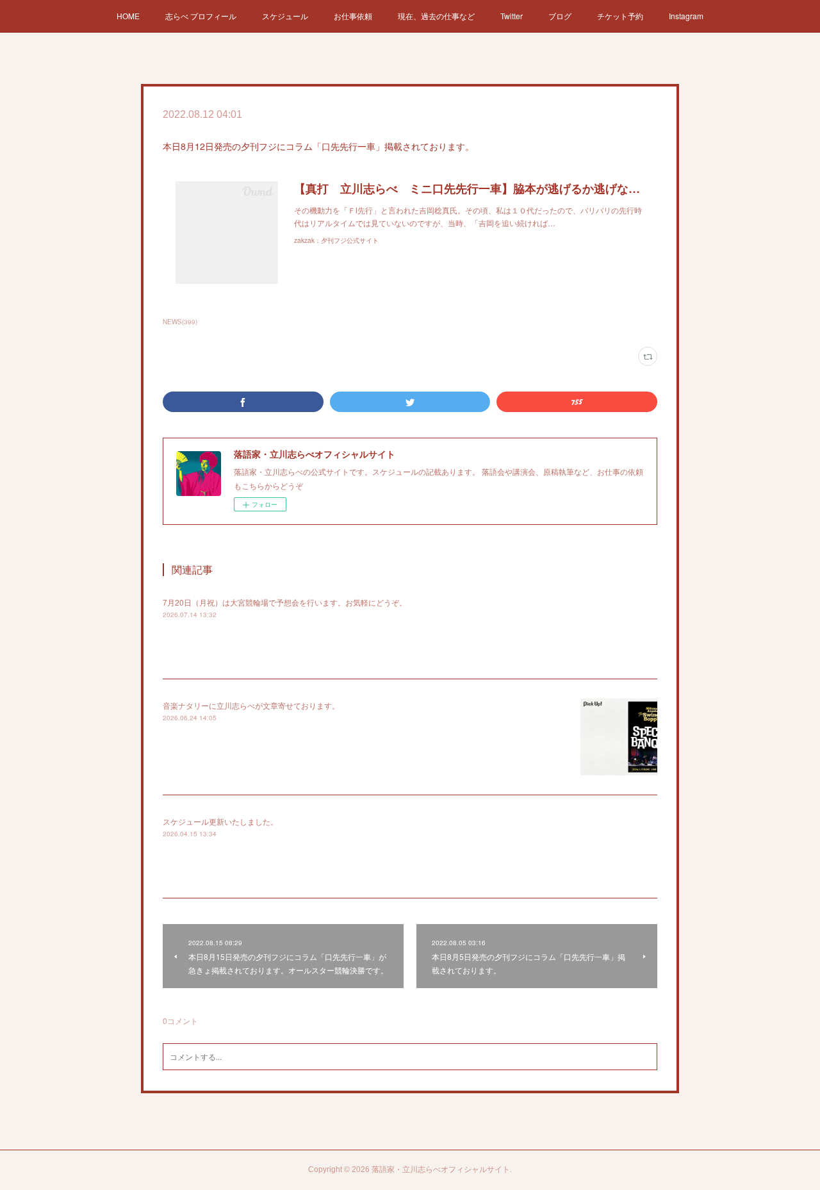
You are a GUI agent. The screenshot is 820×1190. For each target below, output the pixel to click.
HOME (128, 15)
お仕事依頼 (353, 15)
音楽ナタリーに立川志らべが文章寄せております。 (251, 705)
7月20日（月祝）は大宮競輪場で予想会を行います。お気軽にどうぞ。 (285, 602)
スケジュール (285, 15)
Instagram (686, 15)
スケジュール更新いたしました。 (220, 821)
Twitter (511, 15)
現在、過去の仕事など (436, 15)
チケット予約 (620, 15)
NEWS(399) (180, 321)
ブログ (559, 15)
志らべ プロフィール (200, 15)
